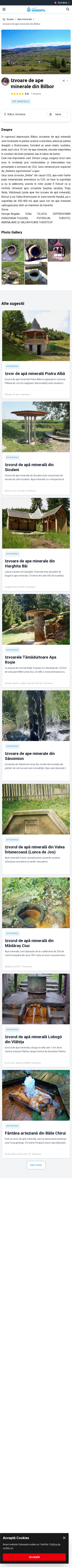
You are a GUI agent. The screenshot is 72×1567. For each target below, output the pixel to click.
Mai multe (36, 1165)
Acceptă (34, 1557)
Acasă (10, 19)
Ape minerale (24, 19)
